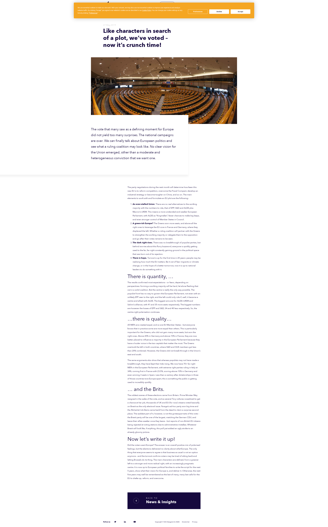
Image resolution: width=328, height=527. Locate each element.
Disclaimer (186, 522)
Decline (219, 12)
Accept (240, 12)
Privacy (194, 522)
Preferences (198, 12)
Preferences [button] (93, 13)
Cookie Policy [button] (146, 10)
